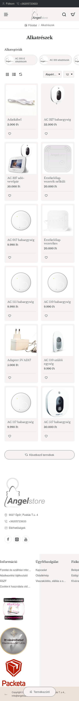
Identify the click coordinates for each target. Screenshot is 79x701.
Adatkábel (14, 119)
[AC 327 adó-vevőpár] (21, 158)
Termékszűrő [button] (42, 692)
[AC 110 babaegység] (57, 282)
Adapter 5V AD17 (19, 360)
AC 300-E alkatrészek (21, 60)
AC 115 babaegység (20, 302)
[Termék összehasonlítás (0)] (20, 74)
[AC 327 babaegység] (57, 100)
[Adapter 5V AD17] (21, 340)
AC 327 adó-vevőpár (15, 179)
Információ (8, 562)
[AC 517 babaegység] (57, 402)
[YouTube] (25, 539)
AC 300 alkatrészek (59, 59)
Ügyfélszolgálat (47, 562)
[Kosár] (73, 14)
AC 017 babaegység (20, 240)
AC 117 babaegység (20, 422)
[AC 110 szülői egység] (57, 340)
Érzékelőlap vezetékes (52, 241)
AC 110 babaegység (57, 302)
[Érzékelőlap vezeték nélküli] (57, 158)
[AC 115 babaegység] (21, 282)
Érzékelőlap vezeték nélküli (54, 179)
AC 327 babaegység (57, 119)
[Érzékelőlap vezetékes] (57, 220)
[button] (9, 133)
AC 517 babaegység (57, 422)
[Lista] (14, 74)
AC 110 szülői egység (53, 361)
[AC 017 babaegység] (21, 220)
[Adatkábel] (21, 100)
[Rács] (7, 74)
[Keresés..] (64, 14)
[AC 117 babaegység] (21, 402)
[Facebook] (8, 539)
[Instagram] (17, 539)
